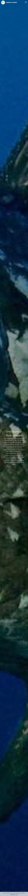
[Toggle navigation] (26, 2)
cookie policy (12, 894)
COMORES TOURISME (11, 2)
